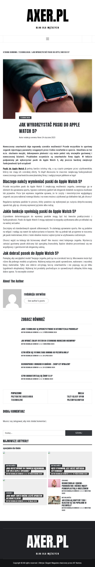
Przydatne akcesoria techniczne (22, 396)
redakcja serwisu (30, 137)
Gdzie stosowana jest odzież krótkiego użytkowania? (67, 470)
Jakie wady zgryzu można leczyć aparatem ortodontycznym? (24, 497)
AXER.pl (48, 15)
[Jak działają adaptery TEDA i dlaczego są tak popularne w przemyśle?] (54, 500)
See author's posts (36, 300)
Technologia (25, 118)
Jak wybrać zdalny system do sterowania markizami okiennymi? (48, 340)
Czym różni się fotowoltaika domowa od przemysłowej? (45, 352)
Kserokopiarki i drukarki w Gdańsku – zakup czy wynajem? (45, 364)
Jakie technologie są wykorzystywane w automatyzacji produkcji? (49, 329)
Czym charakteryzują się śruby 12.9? (37, 375)
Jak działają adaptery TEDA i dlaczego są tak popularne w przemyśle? (74, 503)
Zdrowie (9, 493)
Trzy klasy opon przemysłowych (75, 396)
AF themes (77, 563)
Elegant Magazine (52, 563)
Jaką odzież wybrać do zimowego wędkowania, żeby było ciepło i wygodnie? (25, 470)
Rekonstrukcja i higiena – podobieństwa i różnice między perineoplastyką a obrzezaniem (75, 486)
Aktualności (11, 466)
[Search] (87, 38)
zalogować (17, 421)
